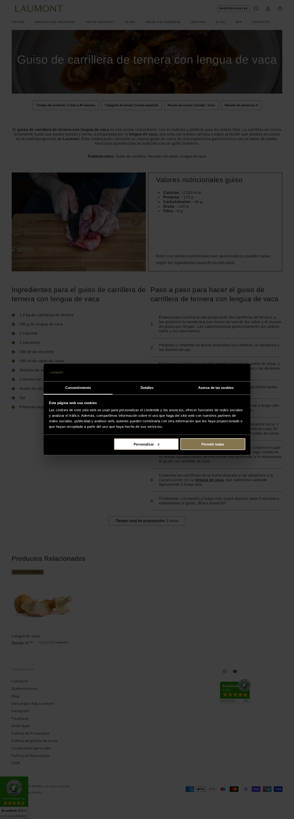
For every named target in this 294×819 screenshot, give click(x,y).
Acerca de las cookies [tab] (216, 388)
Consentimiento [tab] (78, 388)
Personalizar (144, 444)
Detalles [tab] (147, 388)
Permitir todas (212, 444)
